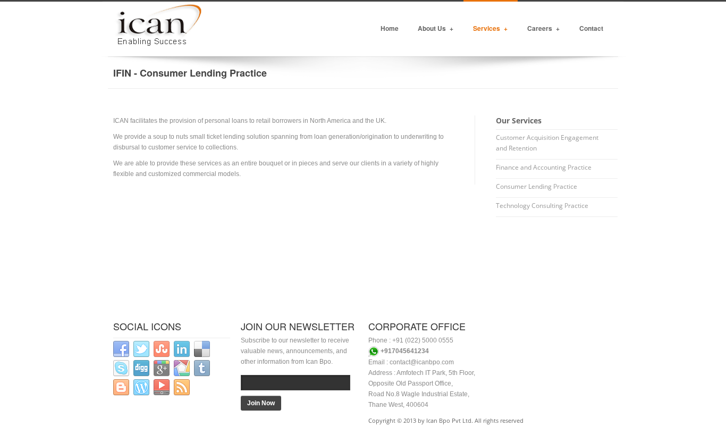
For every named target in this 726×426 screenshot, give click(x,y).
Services (490, 28)
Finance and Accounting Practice (544, 167)
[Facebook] (121, 349)
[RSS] (182, 387)
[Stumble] (162, 349)
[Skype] (121, 368)
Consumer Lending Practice (536, 186)
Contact (591, 28)
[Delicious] (202, 349)
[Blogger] (121, 387)
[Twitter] (141, 349)
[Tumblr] (202, 368)
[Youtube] (162, 387)
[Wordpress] (141, 387)
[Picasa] (182, 368)
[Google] (162, 368)
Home (390, 28)
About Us (435, 28)
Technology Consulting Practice (542, 205)
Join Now (261, 403)
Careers (543, 28)
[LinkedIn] (182, 349)
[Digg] (141, 368)
